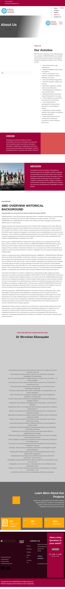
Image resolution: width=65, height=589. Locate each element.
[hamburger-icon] (62, 8)
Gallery (56, 12)
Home (56, 8)
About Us (57, 15)
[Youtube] (8, 568)
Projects (56, 10)
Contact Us (57, 17)
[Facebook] (3, 568)
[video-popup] (16, 500)
